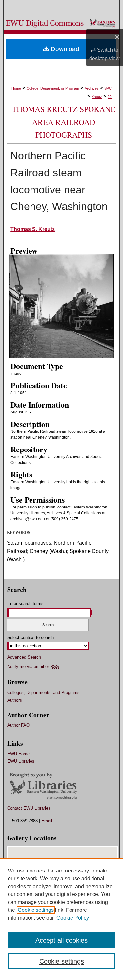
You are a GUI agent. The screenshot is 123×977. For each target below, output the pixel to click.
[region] (61, 917)
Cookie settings (36, 910)
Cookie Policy (72, 918)
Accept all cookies (61, 940)
